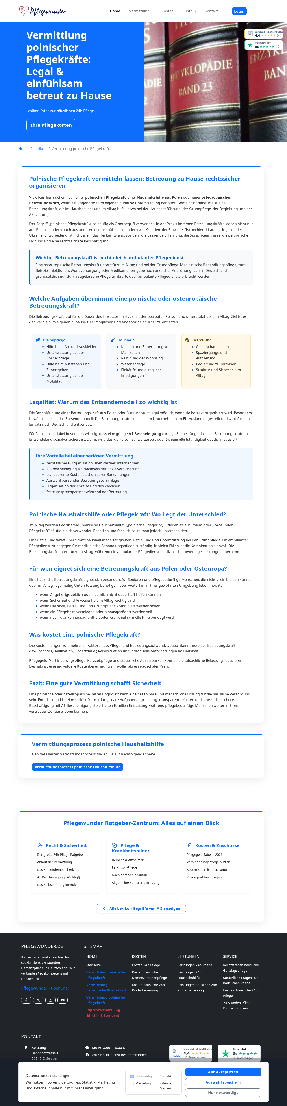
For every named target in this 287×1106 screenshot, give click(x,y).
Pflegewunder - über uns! (45, 988)
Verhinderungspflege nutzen (208, 862)
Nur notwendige (223, 1092)
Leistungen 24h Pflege (195, 965)
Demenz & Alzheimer (128, 860)
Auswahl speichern (223, 1082)
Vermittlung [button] (139, 11)
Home (115, 11)
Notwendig (143, 1076)
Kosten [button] (168, 11)
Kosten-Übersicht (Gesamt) (207, 869)
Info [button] (190, 11)
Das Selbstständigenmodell (57, 884)
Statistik (166, 1076)
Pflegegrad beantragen (204, 877)
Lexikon (40, 148)
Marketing (143, 1083)
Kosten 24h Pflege (146, 965)
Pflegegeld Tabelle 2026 (204, 854)
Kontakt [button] (212, 11)
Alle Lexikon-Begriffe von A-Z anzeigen (144, 908)
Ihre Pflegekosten (51, 125)
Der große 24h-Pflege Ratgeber (60, 854)
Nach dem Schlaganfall (129, 875)
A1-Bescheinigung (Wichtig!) (58, 877)
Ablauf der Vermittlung (54, 862)
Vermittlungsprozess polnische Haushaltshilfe (77, 766)
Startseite (93, 965)
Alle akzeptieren (223, 1071)
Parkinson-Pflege (124, 867)
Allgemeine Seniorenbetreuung (135, 882)
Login (239, 11)
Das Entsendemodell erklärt (58, 869)
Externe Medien (165, 1085)
